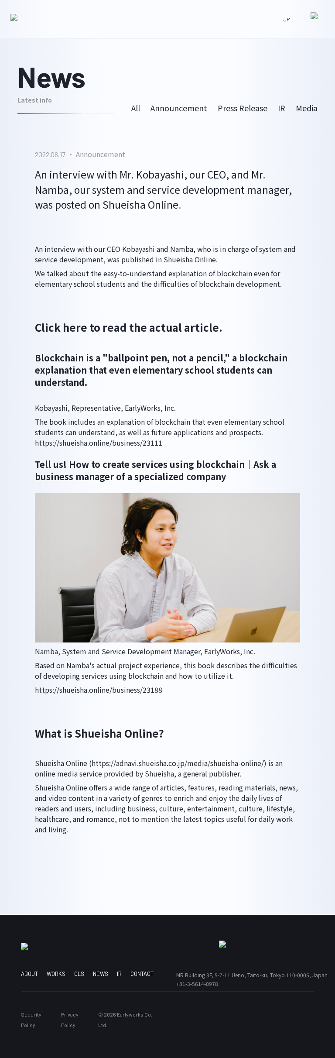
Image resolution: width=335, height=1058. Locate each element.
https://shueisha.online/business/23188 (98, 689)
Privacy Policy (70, 1019)
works (56, 973)
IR (281, 107)
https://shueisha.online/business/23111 (98, 442)
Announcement (178, 107)
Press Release (242, 107)
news (100, 973)
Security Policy (31, 1019)
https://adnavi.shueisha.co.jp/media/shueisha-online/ (178, 763)
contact (142, 973)
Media (307, 107)
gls (79, 973)
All (135, 107)
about (29, 973)
